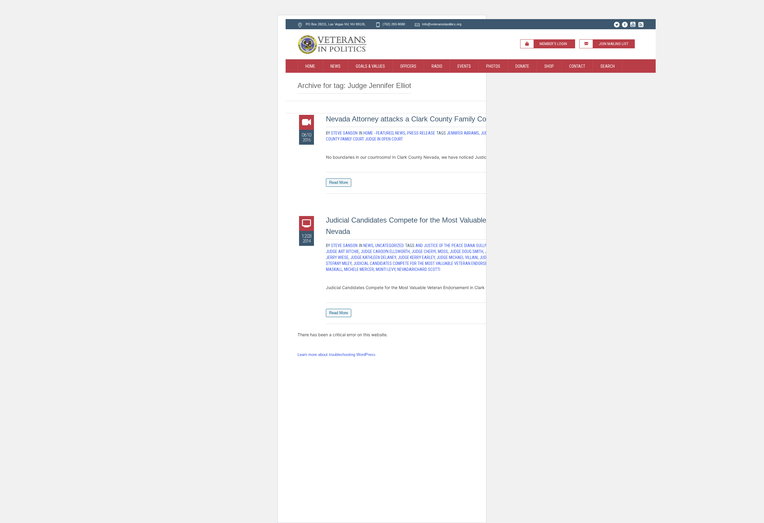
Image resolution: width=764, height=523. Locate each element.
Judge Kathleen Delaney (373, 257)
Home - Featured (378, 133)
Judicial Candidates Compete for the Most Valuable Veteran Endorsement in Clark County (440, 263)
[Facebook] (625, 24)
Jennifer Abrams (463, 133)
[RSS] (641, 24)
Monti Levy (385, 269)
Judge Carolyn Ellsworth (385, 251)
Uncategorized (389, 245)
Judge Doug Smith (466, 251)
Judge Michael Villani (457, 257)
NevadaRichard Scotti (418, 269)
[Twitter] (617, 24)
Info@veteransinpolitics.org (441, 24)
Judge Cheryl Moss (430, 251)
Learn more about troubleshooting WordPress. (337, 354)
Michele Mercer (359, 269)
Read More (338, 182)
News (400, 133)
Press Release (421, 133)
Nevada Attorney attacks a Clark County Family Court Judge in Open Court (444, 119)
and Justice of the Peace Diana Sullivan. (454, 245)
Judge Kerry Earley (416, 257)
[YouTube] (633, 24)
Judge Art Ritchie (342, 251)
